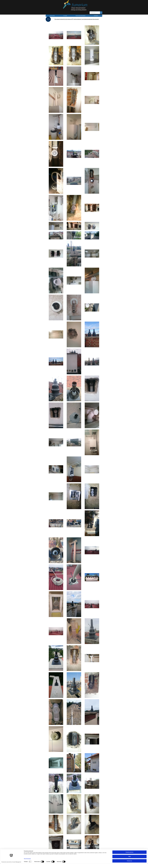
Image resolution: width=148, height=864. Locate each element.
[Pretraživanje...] (101, 12)
